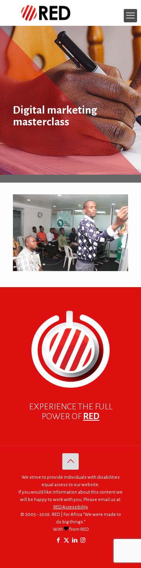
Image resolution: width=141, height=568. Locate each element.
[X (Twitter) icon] (66, 540)
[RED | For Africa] (70, 13)
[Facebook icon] (58, 540)
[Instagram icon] (83, 540)
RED (91, 416)
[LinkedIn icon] (75, 540)
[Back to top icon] (70, 461)
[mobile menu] (130, 15)
